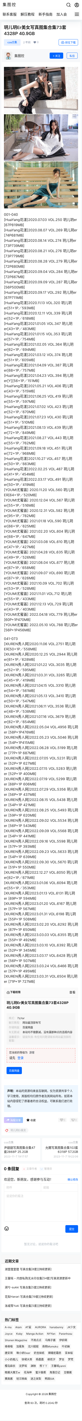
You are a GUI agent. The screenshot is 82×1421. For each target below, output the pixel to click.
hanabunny (56, 1327)
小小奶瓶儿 (11, 1359)
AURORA (40, 1327)
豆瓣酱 (68, 1372)
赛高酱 (9, 1378)
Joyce (8, 1333)
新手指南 (45, 14)
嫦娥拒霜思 (54, 1353)
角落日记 (55, 1372)
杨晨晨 (40, 1359)
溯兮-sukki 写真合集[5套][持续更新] (28, 1287)
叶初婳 (66, 1346)
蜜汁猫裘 (40, 1372)
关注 (57, 56)
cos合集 (12, 42)
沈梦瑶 (23, 1366)
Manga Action (34, 1333)
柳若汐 (51, 1359)
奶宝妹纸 (39, 1353)
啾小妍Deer (23, 1353)
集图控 (52, 1394)
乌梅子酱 (50, 1340)
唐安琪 (9, 1353)
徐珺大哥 (27, 1359)
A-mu (8, 1327)
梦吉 (61, 1359)
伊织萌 (63, 1340)
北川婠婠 (33, 1346)
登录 (20, 1058)
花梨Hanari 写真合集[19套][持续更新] (29, 1296)
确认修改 (73, 1179)
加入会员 (63, 14)
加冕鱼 (20, 1346)
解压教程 (28, 14)
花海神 (28, 1372)
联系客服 (10, 14)
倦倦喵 (9, 1346)
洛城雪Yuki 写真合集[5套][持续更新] (28, 1305)
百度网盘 (14, 1070)
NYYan (51, 1333)
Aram (18, 1327)
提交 (71, 1229)
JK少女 (71, 1327)
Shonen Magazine (16, 1340)
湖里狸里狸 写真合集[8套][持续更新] (28, 1269)
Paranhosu (65, 1333)
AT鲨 (28, 1327)
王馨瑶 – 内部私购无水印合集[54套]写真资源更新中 (38, 1278)
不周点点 (36, 1340)
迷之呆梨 (36, 1378)
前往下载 (70, 42)
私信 (72, 56)
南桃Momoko (50, 1346)
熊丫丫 (43, 1366)
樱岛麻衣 (10, 1366)
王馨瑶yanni (58, 1366)
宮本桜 (69, 1353)
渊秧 (33, 1366)
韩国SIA (49, 1378)
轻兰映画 (21, 1378)
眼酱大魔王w (12, 1372)
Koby (19, 1333)
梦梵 (70, 1359)
